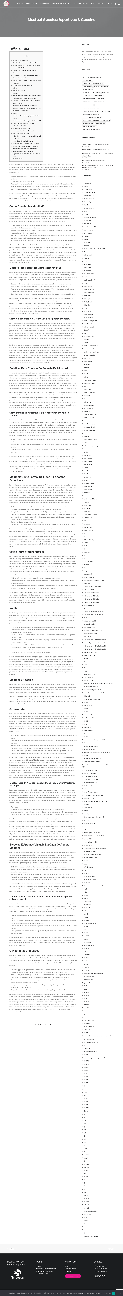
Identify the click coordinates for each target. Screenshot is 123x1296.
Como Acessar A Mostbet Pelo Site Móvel (26, 144)
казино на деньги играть (90, 111)
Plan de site (68, 1271)
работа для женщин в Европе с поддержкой (96, 120)
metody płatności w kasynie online (93, 99)
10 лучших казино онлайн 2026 (92, 77)
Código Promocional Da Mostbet (23, 85)
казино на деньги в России (91, 108)
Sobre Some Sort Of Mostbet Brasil (24, 126)
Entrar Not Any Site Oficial (21, 133)
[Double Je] (6, 4)
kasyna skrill (106, 92)
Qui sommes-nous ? (81, 4)
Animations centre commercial (46, 1269)
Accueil (20, 4)
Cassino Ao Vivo (18, 159)
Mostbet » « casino (19, 90)
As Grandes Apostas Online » (22, 128)
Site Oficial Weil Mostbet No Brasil (23, 131)
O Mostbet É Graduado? (20, 111)
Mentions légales (70, 1269)
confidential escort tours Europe (93, 83)
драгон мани (87, 102)
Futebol (15, 113)
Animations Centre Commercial (37, 4)
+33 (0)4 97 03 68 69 (100, 1269)
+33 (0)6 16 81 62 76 (100, 1271)
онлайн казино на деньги (91, 114)
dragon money (87, 86)
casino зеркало (87, 80)
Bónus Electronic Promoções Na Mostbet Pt (27, 121)
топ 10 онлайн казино (89, 126)
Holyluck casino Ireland (101, 86)
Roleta (15, 88)
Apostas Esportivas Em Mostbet (23, 151)
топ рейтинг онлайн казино (91, 129)
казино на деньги (100, 105)
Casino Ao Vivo (17, 93)
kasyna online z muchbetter (91, 92)
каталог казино (105, 111)
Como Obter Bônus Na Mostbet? (23, 141)
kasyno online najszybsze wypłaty (93, 95)
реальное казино (88, 123)
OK (114, 1293)
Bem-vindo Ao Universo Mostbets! (23, 123)
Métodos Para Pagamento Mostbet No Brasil (27, 63)
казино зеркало (88, 105)
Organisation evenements (61, 4)
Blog (92, 4)
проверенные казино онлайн (92, 117)
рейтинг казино (101, 123)
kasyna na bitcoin (88, 89)
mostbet (26, 262)
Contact (101, 4)
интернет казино (99, 102)
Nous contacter (73, 1276)
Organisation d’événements (44, 1271)
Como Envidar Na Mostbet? (21, 60)
